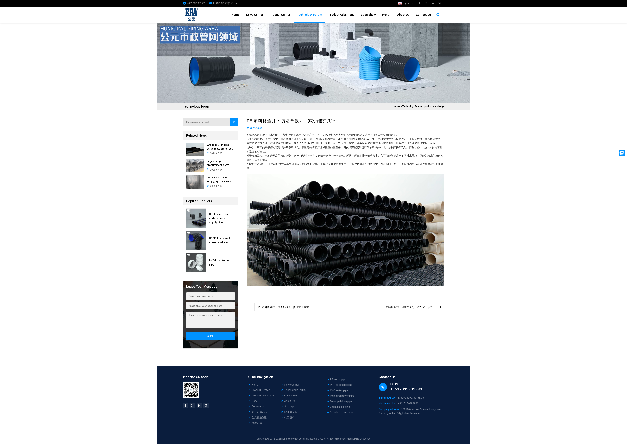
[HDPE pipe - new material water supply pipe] (196, 218)
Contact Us (423, 14)
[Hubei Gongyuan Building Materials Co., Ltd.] (192, 14)
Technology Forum (309, 14)
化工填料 (289, 417)
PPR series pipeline (341, 384)
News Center (254, 14)
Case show (368, 14)
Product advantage (341, 14)
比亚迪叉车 (290, 412)
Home (236, 14)
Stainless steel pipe (341, 412)
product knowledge (434, 106)
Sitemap (289, 406)
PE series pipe (338, 379)
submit (211, 336)
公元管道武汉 (259, 412)
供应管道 (257, 423)
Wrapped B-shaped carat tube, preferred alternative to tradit (219, 147)
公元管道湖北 (259, 417)
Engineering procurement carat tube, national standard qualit (221, 163)
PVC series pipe (339, 390)
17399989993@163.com (225, 3)
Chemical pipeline (340, 406)
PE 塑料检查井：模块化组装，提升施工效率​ (283, 307)
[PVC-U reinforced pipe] (196, 262)
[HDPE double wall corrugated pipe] (196, 240)
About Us (403, 14)
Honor (386, 14)
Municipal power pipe (342, 395)
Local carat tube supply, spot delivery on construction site (221, 179)
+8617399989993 (196, 3)
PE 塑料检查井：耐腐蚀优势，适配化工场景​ (407, 307)
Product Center (280, 14)
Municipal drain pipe (341, 401)
